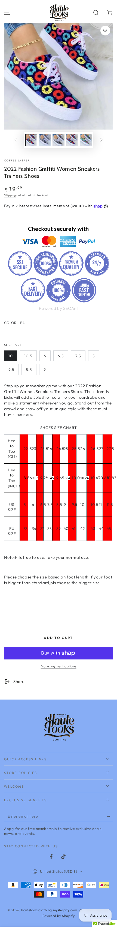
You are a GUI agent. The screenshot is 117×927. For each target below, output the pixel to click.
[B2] (42, 333)
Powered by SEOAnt (58, 308)
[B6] (20, 333)
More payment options (58, 666)
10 (10, 355)
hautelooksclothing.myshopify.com (49, 910)
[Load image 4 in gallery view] (72, 140)
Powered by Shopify (58, 916)
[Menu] (7, 12)
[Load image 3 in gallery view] (58, 140)
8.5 (29, 369)
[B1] (31, 333)
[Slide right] (101, 140)
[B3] (54, 333)
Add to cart (58, 638)
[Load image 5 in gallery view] (86, 140)
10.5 (28, 355)
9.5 (11, 369)
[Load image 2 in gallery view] (45, 140)
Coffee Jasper (17, 160)
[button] (96, 12)
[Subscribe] (110, 817)
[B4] (9, 333)
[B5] (65, 333)
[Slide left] (16, 140)
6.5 (61, 355)
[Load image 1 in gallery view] (31, 140)
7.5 (78, 355)
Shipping (10, 195)
